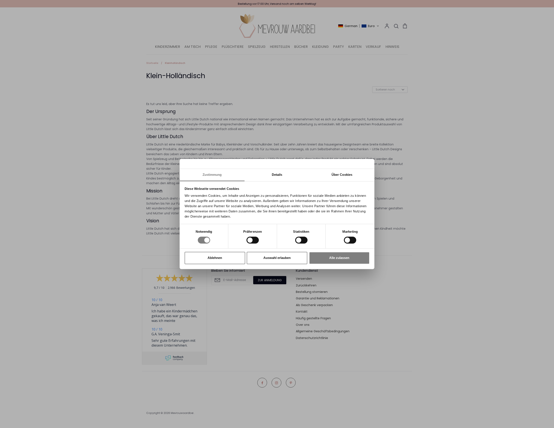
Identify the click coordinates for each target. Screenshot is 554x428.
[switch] (252, 240)
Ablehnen (215, 258)
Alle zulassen (339, 258)
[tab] (277, 175)
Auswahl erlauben (277, 258)
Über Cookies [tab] (342, 174)
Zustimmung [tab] (212, 174)
